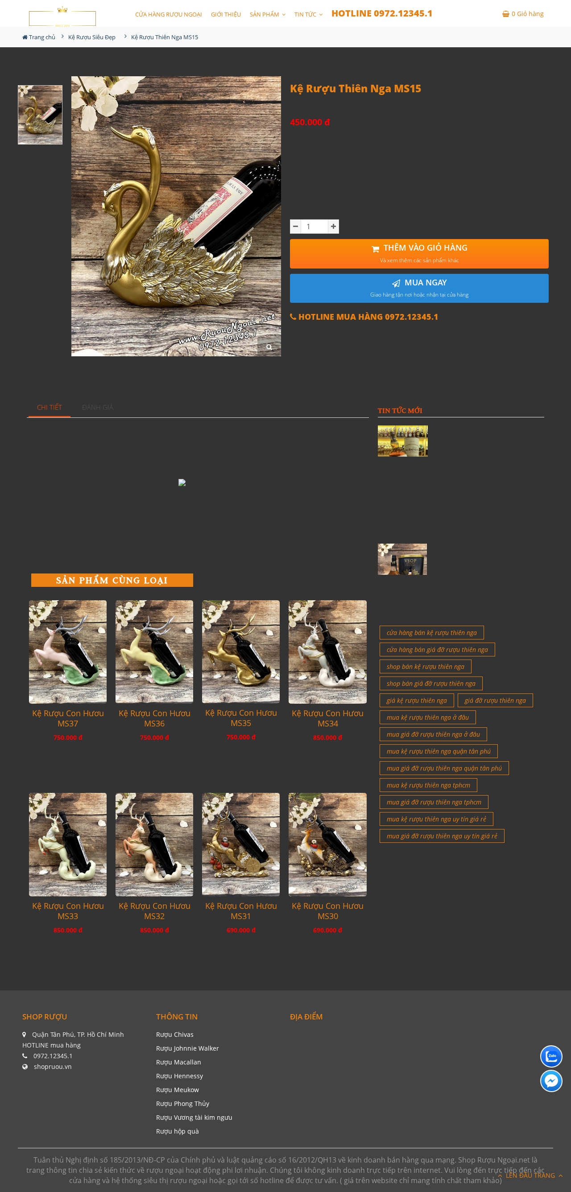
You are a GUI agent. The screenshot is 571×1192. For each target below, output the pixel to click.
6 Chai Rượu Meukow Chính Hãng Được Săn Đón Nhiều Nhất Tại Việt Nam (489, 558)
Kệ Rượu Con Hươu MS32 (154, 911)
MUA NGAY (419, 288)
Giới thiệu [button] (226, 14)
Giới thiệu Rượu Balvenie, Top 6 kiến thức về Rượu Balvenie (490, 435)
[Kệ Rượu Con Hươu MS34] (327, 652)
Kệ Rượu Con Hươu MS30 (328, 911)
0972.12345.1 (53, 1056)
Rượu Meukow (177, 1089)
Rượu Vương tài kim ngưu (194, 1117)
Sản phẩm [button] (265, 14)
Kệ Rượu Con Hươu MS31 (241, 911)
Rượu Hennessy (179, 1076)
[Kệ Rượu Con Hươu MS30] (327, 844)
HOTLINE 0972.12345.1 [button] (382, 13)
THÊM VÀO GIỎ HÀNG (424, 253)
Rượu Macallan (178, 1062)
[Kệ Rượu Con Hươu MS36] (154, 652)
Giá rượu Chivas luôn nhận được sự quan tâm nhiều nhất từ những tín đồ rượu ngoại (489, 598)
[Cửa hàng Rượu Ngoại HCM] (62, 16)
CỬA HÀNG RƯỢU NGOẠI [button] (168, 14)
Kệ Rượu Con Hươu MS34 (328, 718)
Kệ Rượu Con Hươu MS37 (68, 718)
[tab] (50, 408)
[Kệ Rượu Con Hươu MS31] (241, 844)
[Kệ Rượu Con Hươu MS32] (154, 844)
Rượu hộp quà (177, 1131)
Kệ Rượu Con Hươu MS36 (154, 718)
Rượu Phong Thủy (182, 1103)
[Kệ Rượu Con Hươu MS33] (68, 844)
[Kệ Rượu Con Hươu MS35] (241, 652)
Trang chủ (41, 37)
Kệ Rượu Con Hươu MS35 (241, 718)
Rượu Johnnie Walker (187, 1048)
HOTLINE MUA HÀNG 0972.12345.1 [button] (367, 317)
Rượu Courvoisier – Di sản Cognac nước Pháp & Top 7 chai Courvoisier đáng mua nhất (489, 518)
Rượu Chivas (175, 1034)
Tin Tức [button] (306, 14)
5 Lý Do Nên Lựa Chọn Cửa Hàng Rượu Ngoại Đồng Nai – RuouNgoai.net (489, 478)
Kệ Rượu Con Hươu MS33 (68, 911)
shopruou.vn (53, 1066)
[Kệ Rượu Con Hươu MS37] (68, 652)
